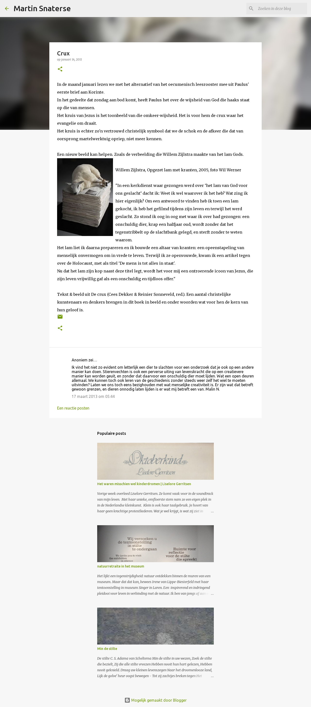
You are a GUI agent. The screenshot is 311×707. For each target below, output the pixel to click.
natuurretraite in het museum (120, 566)
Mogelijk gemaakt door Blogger (158, 700)
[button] (60, 69)
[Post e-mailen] (60, 318)
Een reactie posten (73, 408)
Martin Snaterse (42, 8)
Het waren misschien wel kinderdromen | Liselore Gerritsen (144, 484)
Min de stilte (107, 649)
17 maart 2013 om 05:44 (93, 396)
